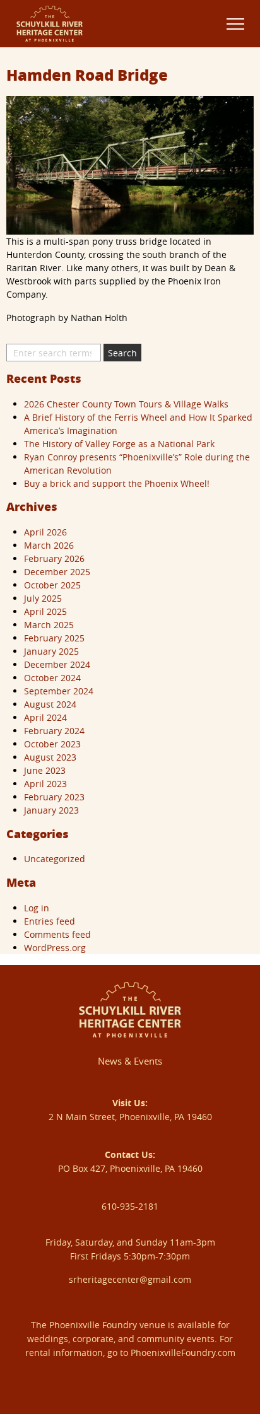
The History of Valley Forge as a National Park (119, 444)
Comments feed (57, 934)
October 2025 (52, 585)
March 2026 (49, 545)
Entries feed (49, 921)
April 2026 (45, 532)
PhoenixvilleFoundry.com (183, 1352)
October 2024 (52, 678)
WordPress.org (55, 948)
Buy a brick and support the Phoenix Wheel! (117, 483)
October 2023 (52, 744)
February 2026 (54, 558)
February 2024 (54, 731)
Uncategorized (54, 859)
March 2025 (49, 625)
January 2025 (51, 651)
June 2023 (45, 770)
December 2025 (57, 572)
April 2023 (45, 784)
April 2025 (45, 611)
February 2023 (54, 797)
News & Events (130, 1061)
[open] (235, 23)
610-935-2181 (130, 1206)
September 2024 (58, 691)
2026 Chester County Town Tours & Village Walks (126, 404)
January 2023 (51, 810)
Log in (36, 908)
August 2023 (50, 757)
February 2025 (54, 638)
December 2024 (57, 664)
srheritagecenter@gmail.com (130, 1279)
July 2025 (43, 598)
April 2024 (45, 717)
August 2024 (50, 704)
